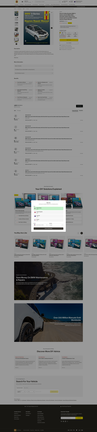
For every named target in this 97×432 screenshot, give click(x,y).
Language (50, 223)
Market (35, 223)
